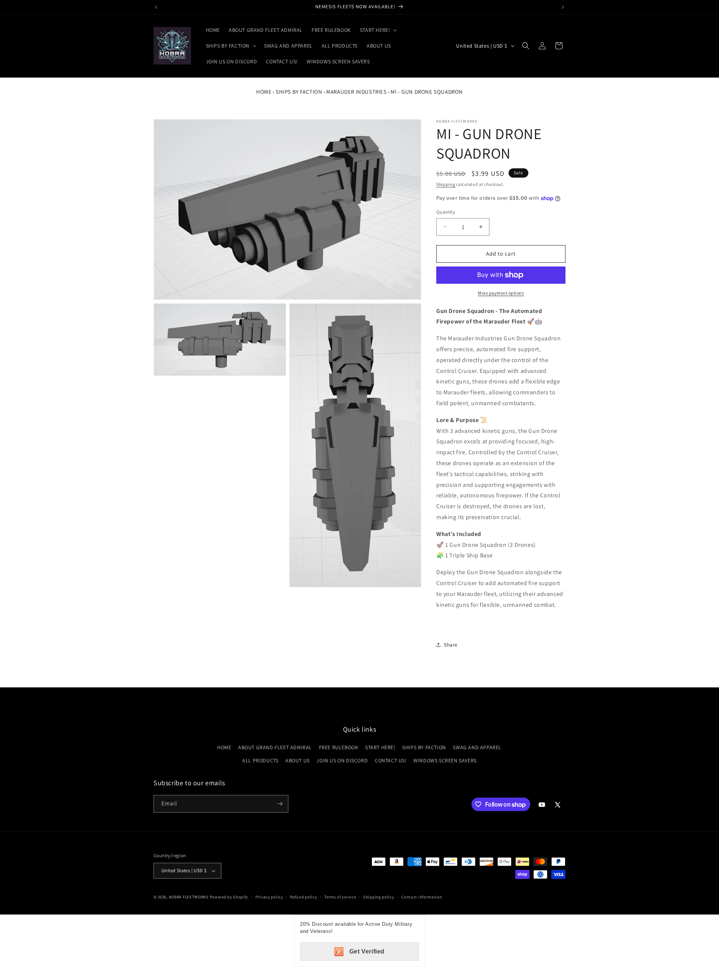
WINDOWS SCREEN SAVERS (445, 760)
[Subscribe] (279, 804)
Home (263, 91)
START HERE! (380, 747)
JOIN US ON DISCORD (342, 760)
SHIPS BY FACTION (299, 91)
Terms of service (340, 897)
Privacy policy (269, 897)
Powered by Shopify (229, 897)
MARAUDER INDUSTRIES (356, 91)
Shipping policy (378, 897)
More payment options (501, 293)
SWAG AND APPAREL (477, 747)
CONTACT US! (391, 760)
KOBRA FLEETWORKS (189, 897)
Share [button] (451, 644)
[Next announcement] (563, 7)
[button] (377, 30)
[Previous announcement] (156, 7)
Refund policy (303, 897)
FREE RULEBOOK (338, 747)
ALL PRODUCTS (260, 760)
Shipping (445, 184)
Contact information (421, 897)
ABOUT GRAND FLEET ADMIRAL (275, 747)
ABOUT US (297, 760)
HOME (224, 747)
